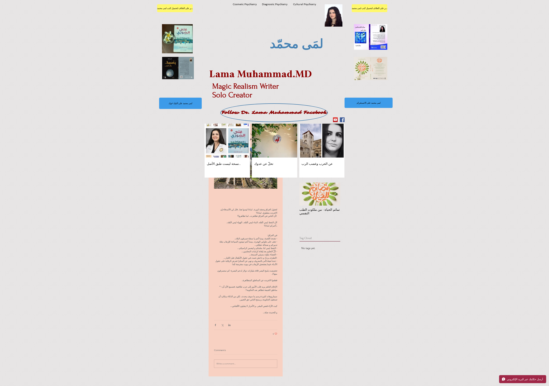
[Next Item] (335, 194)
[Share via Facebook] (215, 325)
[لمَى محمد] (335, 119)
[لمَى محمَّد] (342, 119)
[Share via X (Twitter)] (222, 325)
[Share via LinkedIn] (229, 325)
